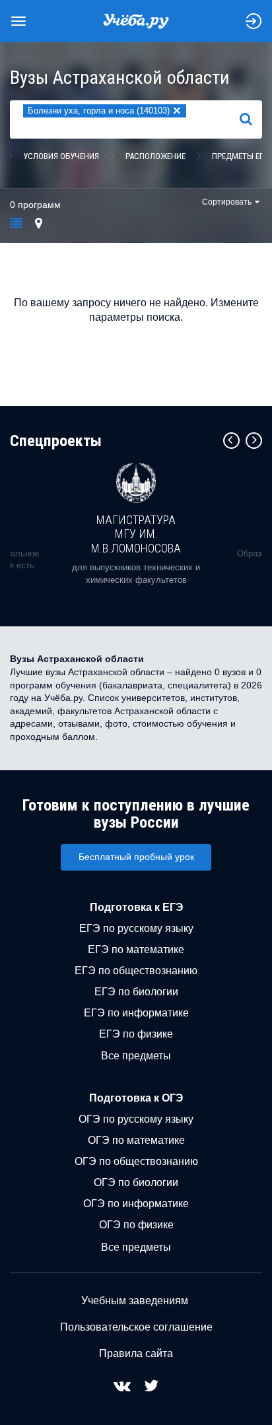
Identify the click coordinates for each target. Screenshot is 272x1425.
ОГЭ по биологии (136, 1182)
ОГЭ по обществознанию (136, 1161)
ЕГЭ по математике (136, 949)
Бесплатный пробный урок (136, 856)
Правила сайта (136, 1353)
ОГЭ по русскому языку (136, 1119)
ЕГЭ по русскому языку (136, 928)
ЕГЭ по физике (136, 1034)
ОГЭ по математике (136, 1140)
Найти (251, 119)
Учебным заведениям (134, 1300)
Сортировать (227, 202)
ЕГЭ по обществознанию (136, 970)
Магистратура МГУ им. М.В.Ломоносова (136, 534)
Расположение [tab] (155, 156)
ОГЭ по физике (136, 1224)
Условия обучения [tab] (61, 156)
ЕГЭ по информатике (136, 1012)
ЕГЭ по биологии (136, 991)
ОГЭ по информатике (136, 1203)
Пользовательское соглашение (136, 1327)
